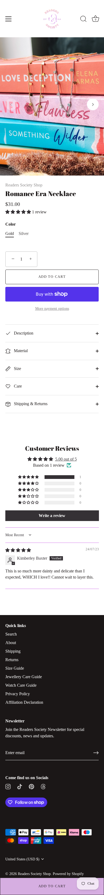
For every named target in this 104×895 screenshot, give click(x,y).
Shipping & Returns (30, 403)
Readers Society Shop (23, 185)
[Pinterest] (31, 786)
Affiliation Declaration (24, 702)
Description (23, 333)
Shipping (13, 651)
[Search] (83, 20)
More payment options (52, 308)
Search (11, 634)
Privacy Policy (17, 693)
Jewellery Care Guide (23, 676)
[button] (11, 104)
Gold (9, 233)
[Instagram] (8, 786)
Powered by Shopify (68, 874)
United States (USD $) (22, 859)
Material (20, 350)
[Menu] (8, 19)
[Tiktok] (19, 786)
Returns (11, 659)
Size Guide (14, 668)
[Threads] (43, 786)
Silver (24, 233)
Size (17, 368)
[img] (18, 550)
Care (17, 386)
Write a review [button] (52, 515)
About (10, 642)
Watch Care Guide (21, 685)
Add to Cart (52, 886)
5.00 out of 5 (66, 459)
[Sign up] (96, 752)
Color (10, 224)
